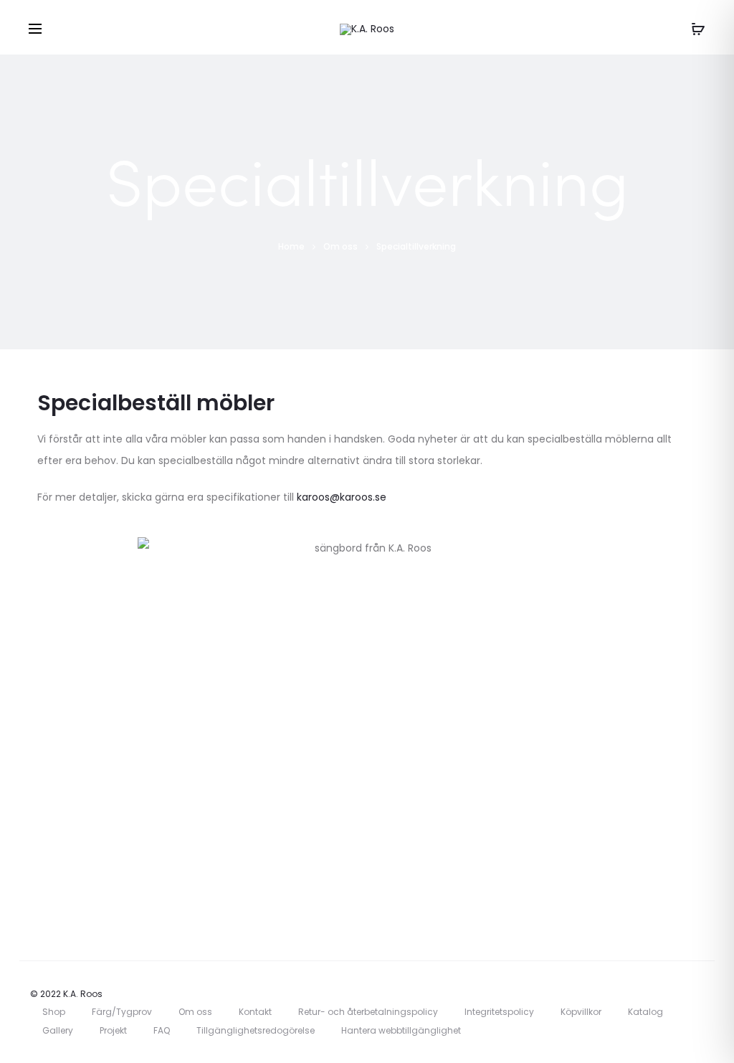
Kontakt (255, 1012)
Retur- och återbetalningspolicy (368, 1012)
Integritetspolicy (499, 1012)
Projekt (113, 1030)
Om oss (195, 1012)
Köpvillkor (581, 1012)
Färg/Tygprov (122, 1012)
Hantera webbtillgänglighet (401, 1030)
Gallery (57, 1030)
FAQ (161, 1030)
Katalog (645, 1012)
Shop (53, 1012)
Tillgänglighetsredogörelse (255, 1030)
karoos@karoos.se (341, 497)
